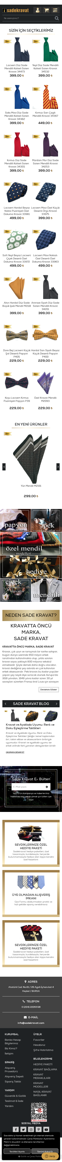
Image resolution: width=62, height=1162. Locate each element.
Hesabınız (39, 1045)
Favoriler (39, 1039)
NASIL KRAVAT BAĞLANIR (42, 1093)
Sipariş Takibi (13, 1081)
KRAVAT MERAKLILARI (41, 1076)
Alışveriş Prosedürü (11, 1069)
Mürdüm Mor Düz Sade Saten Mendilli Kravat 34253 (45, 163)
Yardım (9, 1106)
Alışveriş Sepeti (14, 1076)
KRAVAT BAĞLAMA (45, 1069)
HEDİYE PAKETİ (42, 1064)
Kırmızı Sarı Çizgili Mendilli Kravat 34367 (45, 114)
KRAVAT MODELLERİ (40, 1085)
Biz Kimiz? (11, 1048)
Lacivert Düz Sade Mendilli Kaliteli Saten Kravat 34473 (16, 68)
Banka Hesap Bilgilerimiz (13, 1041)
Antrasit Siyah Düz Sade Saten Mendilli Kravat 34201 (45, 306)
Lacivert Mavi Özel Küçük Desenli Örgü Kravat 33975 (45, 211)
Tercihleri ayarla (17, 1151)
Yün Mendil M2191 (31, 485)
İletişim (9, 1053)
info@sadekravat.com (31, 1023)
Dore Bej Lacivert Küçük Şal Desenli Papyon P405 (16, 353)
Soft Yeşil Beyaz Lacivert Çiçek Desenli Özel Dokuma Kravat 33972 (17, 258)
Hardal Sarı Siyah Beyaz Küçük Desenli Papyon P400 (45, 353)
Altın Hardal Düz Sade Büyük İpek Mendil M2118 (16, 304)
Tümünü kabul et (45, 1151)
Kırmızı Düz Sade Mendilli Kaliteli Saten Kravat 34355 (16, 163)
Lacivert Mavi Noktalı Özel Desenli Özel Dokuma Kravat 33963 (45, 258)
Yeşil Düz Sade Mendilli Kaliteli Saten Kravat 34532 (45, 68)
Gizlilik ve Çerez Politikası (32, 1156)
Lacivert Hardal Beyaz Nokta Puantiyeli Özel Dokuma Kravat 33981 (17, 211)
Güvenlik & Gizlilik (15, 1096)
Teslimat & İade (14, 1101)
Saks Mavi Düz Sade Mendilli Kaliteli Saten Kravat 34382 (16, 116)
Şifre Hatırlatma (43, 1050)
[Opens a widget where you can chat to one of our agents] (50, 1156)
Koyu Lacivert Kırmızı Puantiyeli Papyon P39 (17, 399)
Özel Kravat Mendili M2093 (45, 399)
